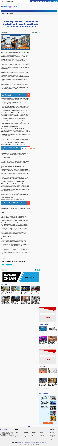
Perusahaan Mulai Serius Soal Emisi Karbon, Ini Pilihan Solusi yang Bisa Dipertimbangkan (43, 375)
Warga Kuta (38, 442)
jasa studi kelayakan (10, 57)
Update (33, 148)
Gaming (16, 432)
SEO (32, 435)
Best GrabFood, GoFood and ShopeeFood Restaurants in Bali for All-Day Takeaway (45, 418)
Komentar (5, 270)
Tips (16, 436)
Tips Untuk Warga (43, 324)
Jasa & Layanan (9, 10)
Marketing (25, 433)
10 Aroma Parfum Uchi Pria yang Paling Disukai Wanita (45, 397)
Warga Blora (27, 442)
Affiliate (11, 13)
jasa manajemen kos (21, 57)
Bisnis (3, 265)
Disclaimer (52, 432)
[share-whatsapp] (39, 32)
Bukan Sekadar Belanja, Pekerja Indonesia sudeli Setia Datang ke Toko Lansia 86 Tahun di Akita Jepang (45, 412)
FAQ (51, 439)
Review (25, 435)
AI (7, 13)
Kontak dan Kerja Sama (54, 433)
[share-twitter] (37, 32)
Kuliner (41, 432)
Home (3, 1)
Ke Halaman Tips (48, 346)
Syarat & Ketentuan (53, 436)
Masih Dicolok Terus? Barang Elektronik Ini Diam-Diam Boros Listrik (52, 333)
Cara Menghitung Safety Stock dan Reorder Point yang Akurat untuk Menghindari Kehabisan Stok (52, 384)
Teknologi (42, 435)
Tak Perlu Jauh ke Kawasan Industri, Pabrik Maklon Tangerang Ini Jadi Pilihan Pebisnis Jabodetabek (52, 375)
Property (16, 435)
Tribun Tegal (44, 442)
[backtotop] (29, 427)
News (33, 433)
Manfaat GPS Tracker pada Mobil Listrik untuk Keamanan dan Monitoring (44, 1)
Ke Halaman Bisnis (47, 388)
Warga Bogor (21, 442)
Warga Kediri (32, 442)
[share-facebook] (36, 32)
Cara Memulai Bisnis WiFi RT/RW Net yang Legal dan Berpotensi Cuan (42, 384)
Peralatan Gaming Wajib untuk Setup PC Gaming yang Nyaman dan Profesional (43, 342)
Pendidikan (42, 433)
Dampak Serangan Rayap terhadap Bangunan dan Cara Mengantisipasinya (51, 342)
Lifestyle (16, 433)
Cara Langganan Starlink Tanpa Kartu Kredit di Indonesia (45, 402)
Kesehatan (34, 432)
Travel (25, 436)
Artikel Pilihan (42, 366)
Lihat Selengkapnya (47, 422)
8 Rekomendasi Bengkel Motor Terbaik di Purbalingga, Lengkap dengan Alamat (45, 407)
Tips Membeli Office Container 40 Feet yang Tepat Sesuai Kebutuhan (43, 333)
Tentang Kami (52, 435)
